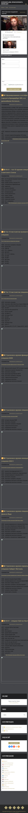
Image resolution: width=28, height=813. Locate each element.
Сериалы (6, 775)
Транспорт (6, 779)
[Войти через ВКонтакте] (9, 747)
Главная (3, 7)
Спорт (5, 777)
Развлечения (7, 773)
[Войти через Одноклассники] (19, 747)
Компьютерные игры (8, 763)
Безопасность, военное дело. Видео (13, 727)
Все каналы (6, 786)
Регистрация (12, 702)
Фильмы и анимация (8, 781)
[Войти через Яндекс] (14, 747)
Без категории (12, 7)
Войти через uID (14, 743)
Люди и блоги (7, 766)
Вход (17, 702)
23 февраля (19, 32)
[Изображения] (9, 44)
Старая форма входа (14, 749)
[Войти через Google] (16, 747)
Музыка (5, 768)
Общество (6, 770)
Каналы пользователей (9, 788)
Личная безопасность (9, 729)
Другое (5, 761)
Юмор (6, 730)
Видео (7, 7)
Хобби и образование (9, 783)
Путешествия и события (9, 772)
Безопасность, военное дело (15, 104)
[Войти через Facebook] (12, 747)
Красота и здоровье (8, 764)
